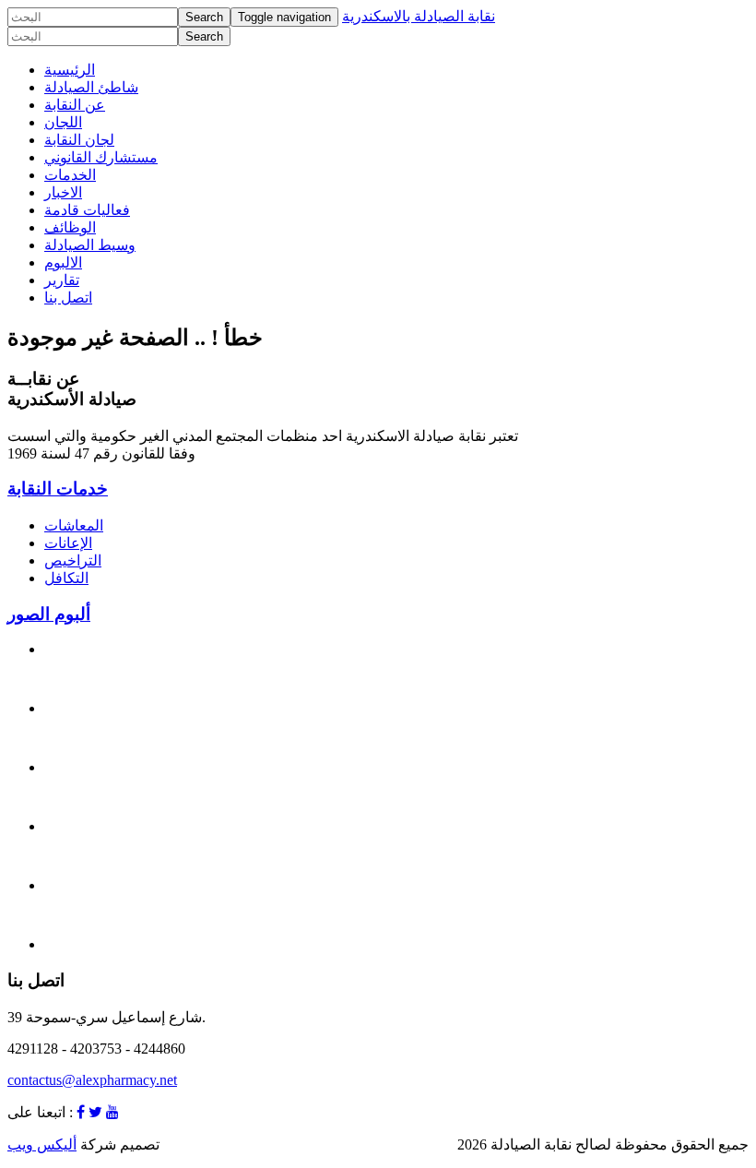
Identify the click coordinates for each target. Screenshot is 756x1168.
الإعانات (68, 543)
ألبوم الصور (48, 614)
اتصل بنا (68, 297)
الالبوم (63, 262)
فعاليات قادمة (87, 210)
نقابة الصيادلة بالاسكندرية (418, 16)
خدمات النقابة (57, 488)
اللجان (63, 122)
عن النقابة (74, 105)
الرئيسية (69, 69)
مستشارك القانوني (101, 157)
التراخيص (72, 560)
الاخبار (63, 192)
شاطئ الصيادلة (91, 87)
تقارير (61, 280)
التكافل (66, 578)
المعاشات (73, 525)
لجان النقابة (79, 140)
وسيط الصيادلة (90, 245)
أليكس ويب (42, 1144)
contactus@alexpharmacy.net (92, 1080)
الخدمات (70, 175)
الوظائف (70, 227)
